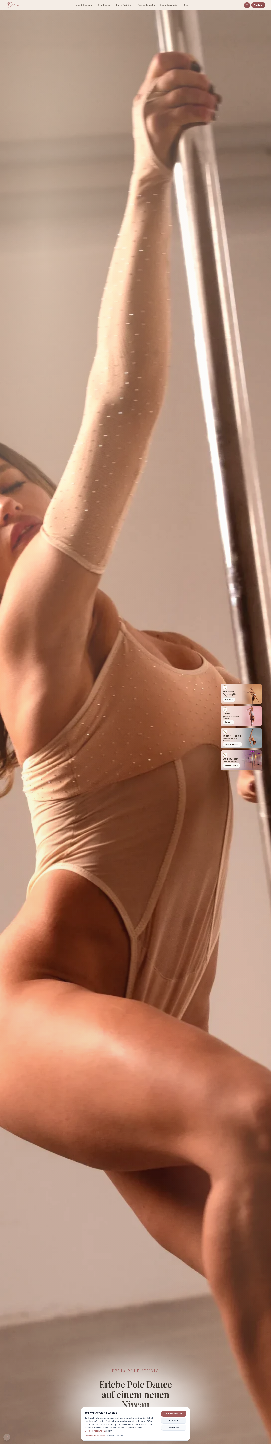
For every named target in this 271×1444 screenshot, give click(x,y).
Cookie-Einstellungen (95, 1431)
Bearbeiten (173, 1427)
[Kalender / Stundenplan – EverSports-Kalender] (247, 5)
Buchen (258, 5)
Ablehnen (174, 1420)
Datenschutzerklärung (95, 1435)
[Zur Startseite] (12, 4)
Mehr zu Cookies (115, 1435)
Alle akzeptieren (174, 1413)
